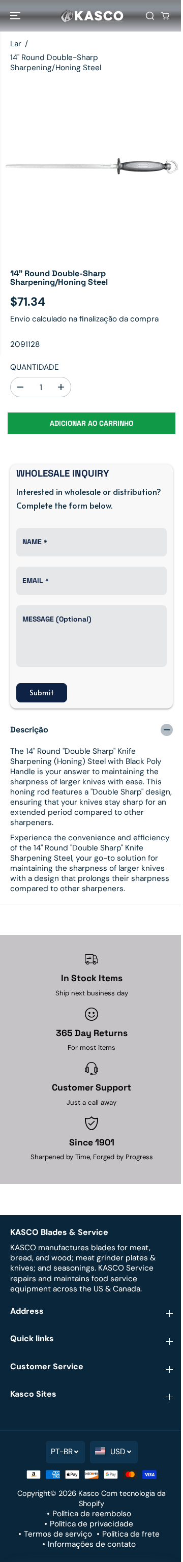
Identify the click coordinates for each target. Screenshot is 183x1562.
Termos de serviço (58, 1534)
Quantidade (34, 367)
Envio (20, 319)
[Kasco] (92, 15)
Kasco (88, 1493)
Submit (41, 692)
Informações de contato (92, 1544)
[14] (91, 167)
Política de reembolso (91, 1514)
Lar (15, 44)
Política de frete (131, 1534)
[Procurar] (150, 15)
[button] (16, 16)
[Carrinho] (165, 15)
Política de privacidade (91, 1524)
